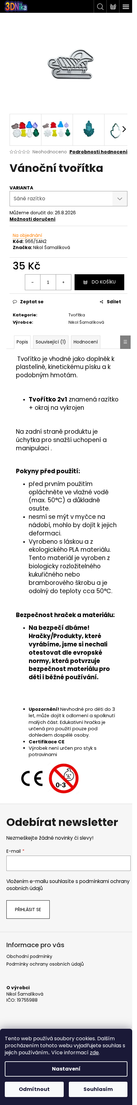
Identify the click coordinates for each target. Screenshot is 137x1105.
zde (94, 1052)
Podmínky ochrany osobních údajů (45, 964)
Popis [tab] (22, 342)
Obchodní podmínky (29, 956)
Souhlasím (98, 1089)
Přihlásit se (28, 909)
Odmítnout (34, 1089)
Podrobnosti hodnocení (98, 152)
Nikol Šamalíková (51, 247)
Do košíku (104, 282)
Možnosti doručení (32, 219)
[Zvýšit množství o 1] (63, 282)
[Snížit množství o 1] (32, 282)
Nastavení (66, 1068)
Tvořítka (76, 315)
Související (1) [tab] (51, 342)
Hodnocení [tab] (86, 342)
